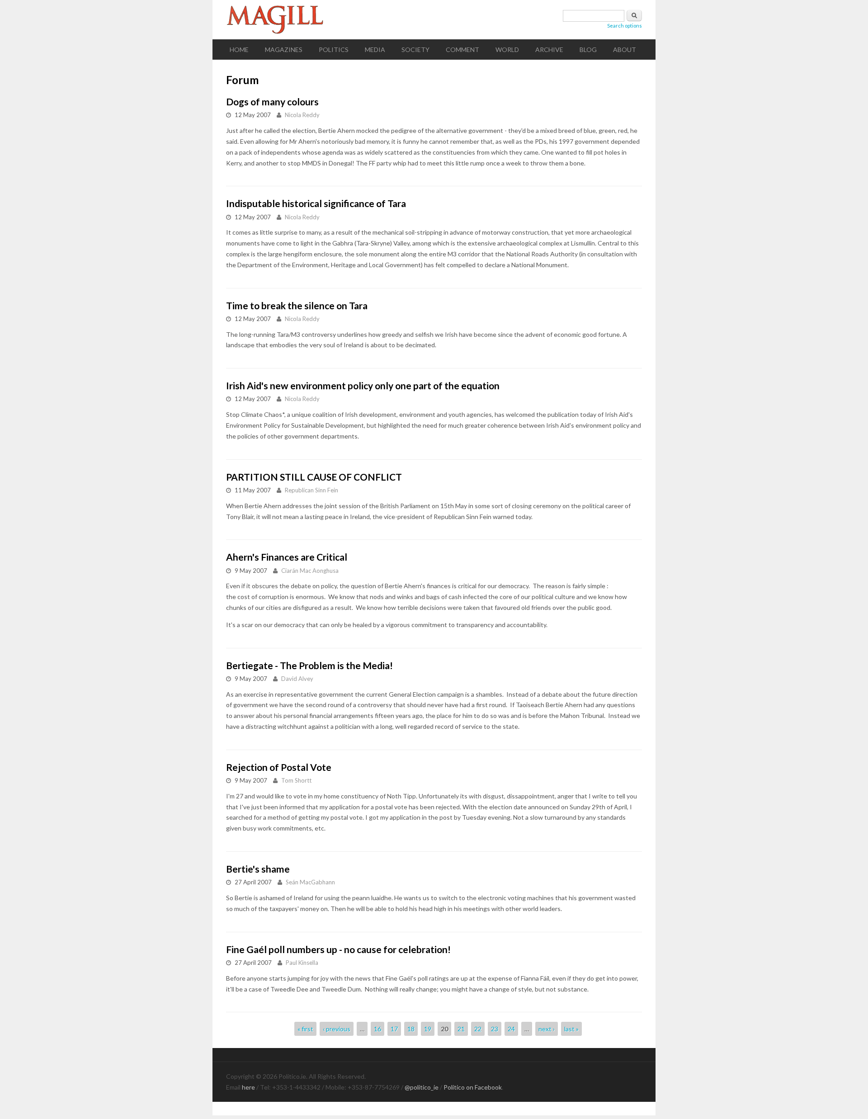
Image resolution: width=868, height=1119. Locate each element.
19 (427, 1029)
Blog (588, 49)
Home (239, 49)
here (248, 1087)
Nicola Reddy (302, 114)
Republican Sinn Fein (311, 490)
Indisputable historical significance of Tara (316, 203)
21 (461, 1029)
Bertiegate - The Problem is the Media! (309, 665)
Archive (549, 49)
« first (305, 1029)
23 (494, 1029)
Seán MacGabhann (310, 882)
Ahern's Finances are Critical (286, 556)
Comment (462, 49)
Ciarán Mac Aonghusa (310, 570)
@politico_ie (422, 1087)
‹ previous (336, 1029)
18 (411, 1029)
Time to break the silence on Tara (297, 305)
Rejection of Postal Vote (278, 767)
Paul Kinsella (302, 962)
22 (477, 1029)
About (624, 49)
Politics (334, 49)
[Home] (434, 20)
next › (546, 1029)
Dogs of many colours (272, 101)
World (507, 49)
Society (415, 49)
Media (375, 49)
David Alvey (297, 678)
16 (377, 1029)
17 (394, 1029)
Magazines (283, 49)
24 (511, 1029)
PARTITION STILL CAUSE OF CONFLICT (314, 476)
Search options (624, 25)
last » (571, 1029)
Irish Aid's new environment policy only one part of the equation (363, 385)
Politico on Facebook (472, 1087)
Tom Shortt (296, 780)
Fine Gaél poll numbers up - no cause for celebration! (338, 949)
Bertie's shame (258, 868)
